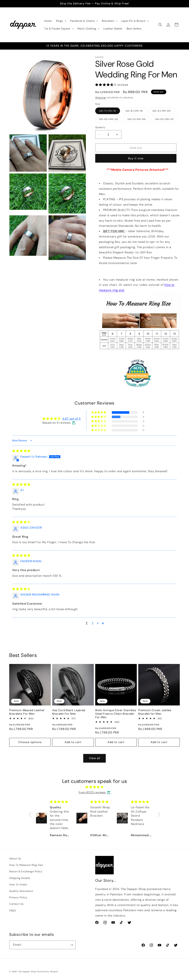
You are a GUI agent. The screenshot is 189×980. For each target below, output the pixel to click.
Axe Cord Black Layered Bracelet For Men (68, 712)
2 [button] (93, 623)
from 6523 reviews (92, 792)
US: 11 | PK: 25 (139, 119)
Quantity (100, 127)
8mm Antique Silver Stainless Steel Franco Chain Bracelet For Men (115, 714)
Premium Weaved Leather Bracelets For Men (27, 712)
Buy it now (135, 158)
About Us (15, 858)
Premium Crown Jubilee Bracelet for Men (154, 712)
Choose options (30, 742)
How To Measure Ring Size (26, 865)
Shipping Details (19, 878)
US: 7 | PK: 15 (109, 111)
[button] (61, 21)
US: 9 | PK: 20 (163, 111)
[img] (21, 451)
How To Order (18, 884)
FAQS (12, 910)
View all (94, 758)
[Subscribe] (71, 945)
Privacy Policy (18, 897)
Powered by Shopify (47, 971)
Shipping (100, 97)
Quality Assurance (21, 891)
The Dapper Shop (27, 971)
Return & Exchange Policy (25, 871)
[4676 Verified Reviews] (137, 388)
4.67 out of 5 (71, 419)
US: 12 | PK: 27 (166, 119)
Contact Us (16, 904)
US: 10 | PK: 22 (110, 119)
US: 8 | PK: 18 (136, 111)
